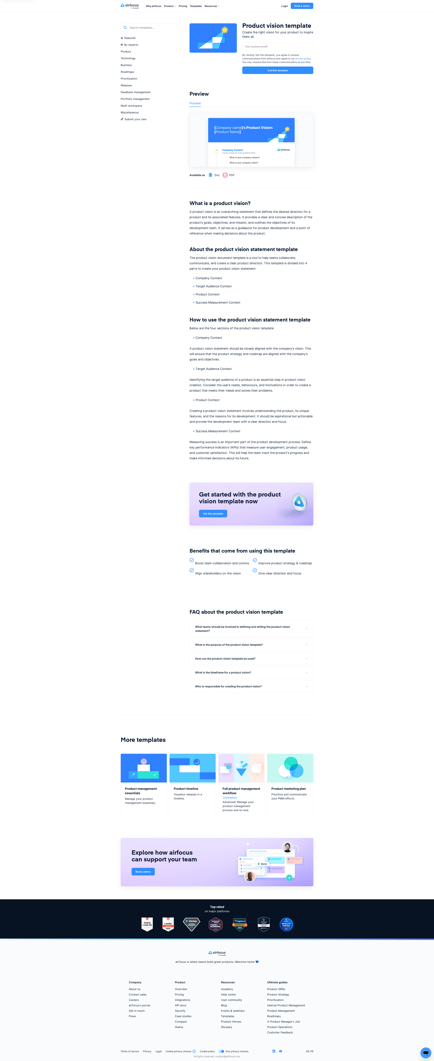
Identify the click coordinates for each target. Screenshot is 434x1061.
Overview (181, 989)
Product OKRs (276, 989)
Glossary (226, 1027)
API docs (180, 1005)
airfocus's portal (139, 1005)
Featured (129, 38)
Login (284, 6)
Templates (196, 6)
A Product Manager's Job (283, 1021)
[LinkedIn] (273, 1051)
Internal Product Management (286, 1005)
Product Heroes (231, 1021)
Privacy (147, 1051)
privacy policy (303, 58)
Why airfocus (153, 6)
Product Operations (279, 1027)
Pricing (183, 6)
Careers (134, 1000)
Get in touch (137, 1010)
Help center (228, 994)
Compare (181, 1021)
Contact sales (137, 994)
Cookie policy (207, 1051)
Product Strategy (278, 994)
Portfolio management (135, 99)
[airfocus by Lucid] (131, 6)
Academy (227, 989)
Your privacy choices (236, 1051)
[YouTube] (280, 1051)
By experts (131, 44)
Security (180, 1010)
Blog (224, 1005)
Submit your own (135, 119)
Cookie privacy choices (178, 1051)
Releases (126, 85)
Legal (158, 1051)
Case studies (183, 1016)
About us (134, 989)
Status (179, 1027)
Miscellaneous (130, 112)
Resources (211, 6)
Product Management (281, 1010)
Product (168, 6)
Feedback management (136, 92)
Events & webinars (233, 1010)
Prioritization (129, 78)
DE (307, 1051)
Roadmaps (127, 71)
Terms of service (130, 1051)
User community (231, 1000)
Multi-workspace (131, 105)
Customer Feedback (280, 1032)
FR (311, 1051)
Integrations (182, 1000)
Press (132, 1016)
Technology (128, 58)
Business (126, 65)
